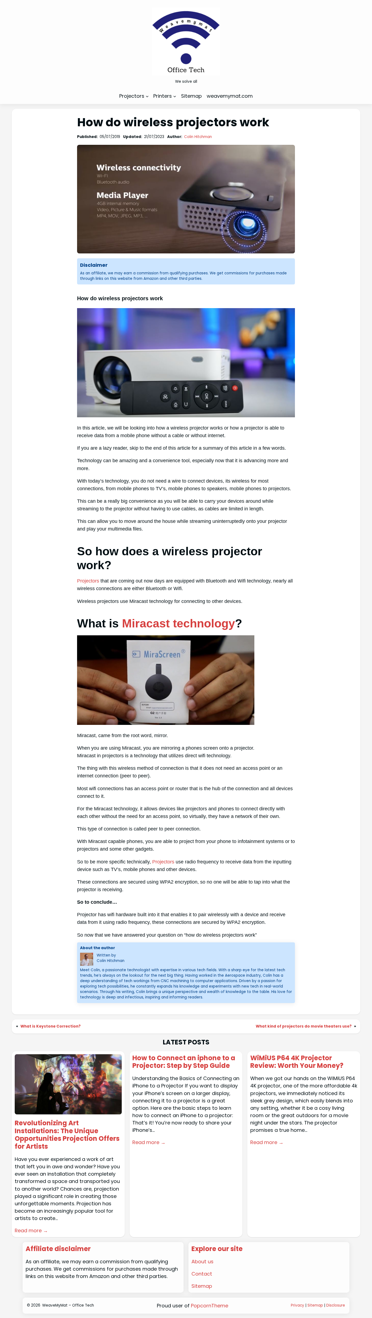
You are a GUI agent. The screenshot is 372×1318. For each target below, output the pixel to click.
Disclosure (335, 1305)
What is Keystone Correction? (50, 1026)
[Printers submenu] (174, 95)
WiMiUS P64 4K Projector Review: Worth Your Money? (296, 1062)
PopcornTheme (209, 1305)
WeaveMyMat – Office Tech (68, 1305)
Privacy (297, 1305)
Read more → (31, 1230)
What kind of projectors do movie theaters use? (304, 1026)
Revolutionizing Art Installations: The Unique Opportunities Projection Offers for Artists (67, 1135)
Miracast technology (178, 623)
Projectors (88, 581)
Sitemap (201, 1286)
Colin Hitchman (198, 136)
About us (202, 1261)
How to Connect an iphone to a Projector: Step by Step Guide (183, 1062)
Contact (201, 1273)
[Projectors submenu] (147, 95)
